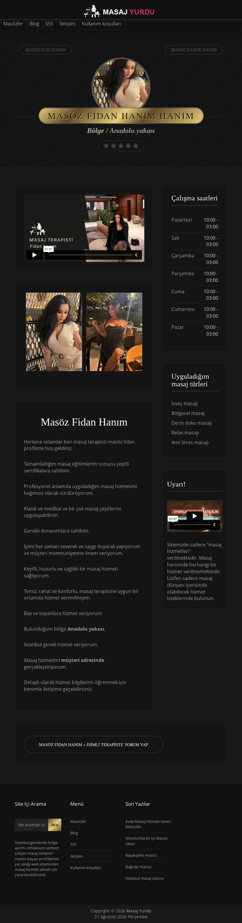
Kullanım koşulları (101, 23)
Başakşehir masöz (141, 855)
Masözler (13, 23)
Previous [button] (24, 332)
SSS (49, 23)
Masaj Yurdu (138, 911)
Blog (34, 23)
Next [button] (144, 332)
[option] (54, 332)
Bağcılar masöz (138, 866)
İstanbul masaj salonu (144, 878)
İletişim (68, 23)
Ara (54, 825)
